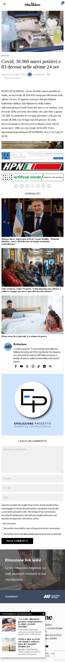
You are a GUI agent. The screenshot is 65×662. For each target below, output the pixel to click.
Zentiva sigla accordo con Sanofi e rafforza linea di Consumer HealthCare (29, 643)
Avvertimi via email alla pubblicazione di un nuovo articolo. (33, 534)
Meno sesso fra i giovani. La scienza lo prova (24, 336)
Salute (5, 56)
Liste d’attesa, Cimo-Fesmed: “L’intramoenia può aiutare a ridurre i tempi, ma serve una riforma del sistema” (31, 290)
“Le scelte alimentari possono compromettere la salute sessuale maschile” (30, 623)
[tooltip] (16, 186)
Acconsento (9, 523)
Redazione (40, 74)
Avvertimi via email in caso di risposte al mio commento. (32, 528)
